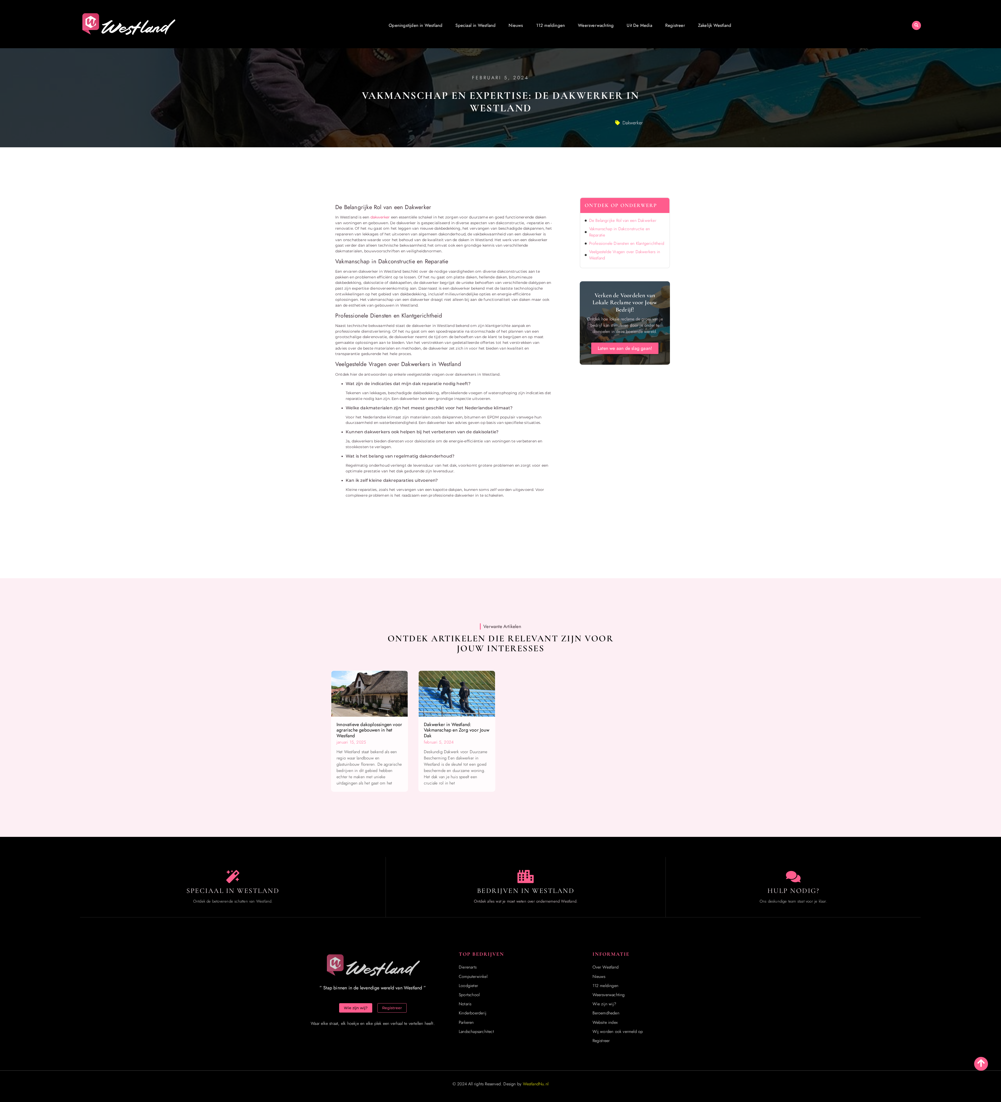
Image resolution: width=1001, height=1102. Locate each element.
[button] (916, 25)
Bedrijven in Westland (526, 890)
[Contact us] (793, 876)
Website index (605, 1022)
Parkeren (466, 1022)
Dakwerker (632, 122)
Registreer (675, 25)
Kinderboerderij (472, 1013)
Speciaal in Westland (475, 25)
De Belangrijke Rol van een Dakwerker (622, 220)
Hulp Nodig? (793, 890)
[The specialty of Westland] (232, 876)
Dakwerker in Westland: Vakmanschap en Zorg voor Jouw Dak (456, 730)
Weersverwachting (596, 25)
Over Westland (606, 967)
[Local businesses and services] (525, 876)
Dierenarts (468, 967)
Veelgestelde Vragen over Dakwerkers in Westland (624, 255)
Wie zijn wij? (605, 1004)
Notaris (465, 1004)
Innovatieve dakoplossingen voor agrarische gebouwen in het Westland (369, 730)
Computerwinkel (473, 976)
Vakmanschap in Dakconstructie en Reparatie (619, 232)
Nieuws (516, 25)
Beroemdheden (606, 1013)
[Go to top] (981, 1063)
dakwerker (380, 217)
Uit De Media (639, 25)
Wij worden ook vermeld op (618, 1031)
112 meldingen (550, 25)
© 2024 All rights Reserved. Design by (500, 1084)
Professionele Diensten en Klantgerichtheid (626, 243)
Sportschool (469, 995)
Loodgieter (468, 986)
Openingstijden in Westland (415, 25)
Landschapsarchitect (476, 1031)
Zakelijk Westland (714, 25)
